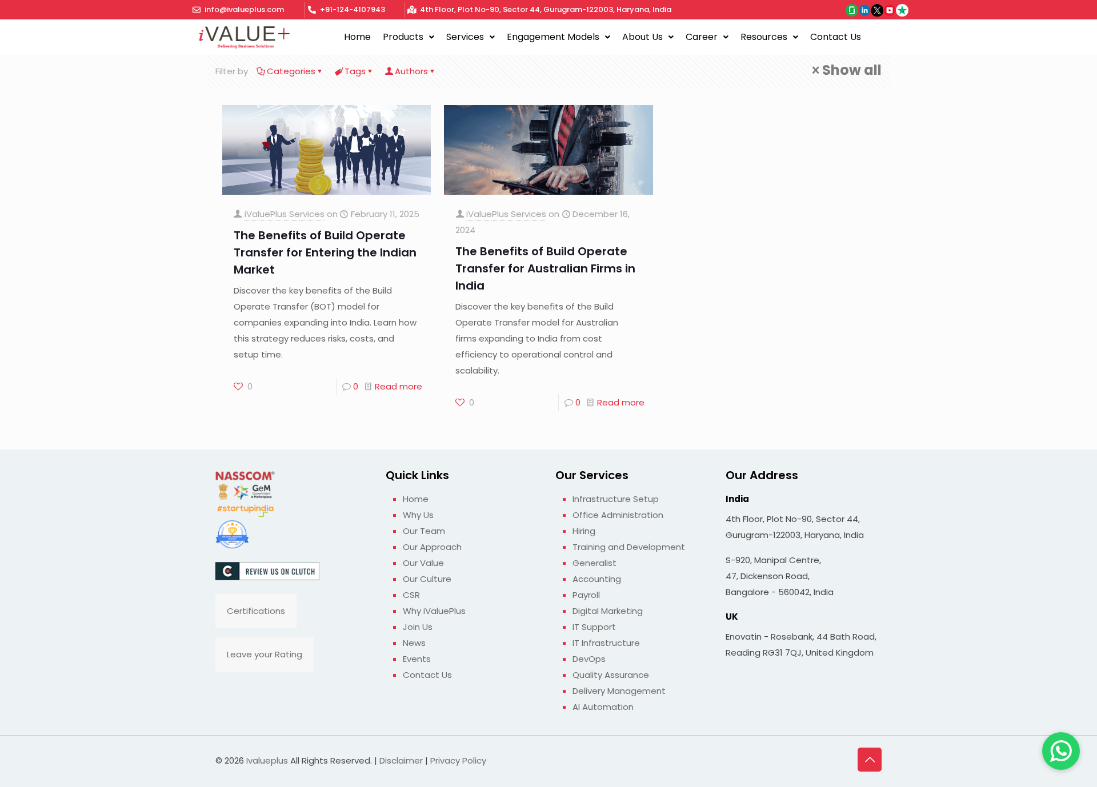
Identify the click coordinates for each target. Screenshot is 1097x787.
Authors (411, 71)
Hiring (583, 531)
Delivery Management (619, 691)
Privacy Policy (458, 760)
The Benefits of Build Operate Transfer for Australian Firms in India (545, 268)
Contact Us (835, 36)
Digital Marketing (607, 611)
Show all (852, 70)
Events (417, 659)
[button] (408, 37)
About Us (642, 36)
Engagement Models (553, 36)
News (414, 643)
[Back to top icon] (870, 760)
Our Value (423, 563)
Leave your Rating (264, 654)
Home (357, 36)
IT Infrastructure (606, 643)
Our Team (424, 531)
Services (465, 36)
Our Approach (432, 547)
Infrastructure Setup (615, 499)
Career (702, 36)
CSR (411, 595)
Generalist (594, 563)
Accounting (596, 579)
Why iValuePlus (434, 611)
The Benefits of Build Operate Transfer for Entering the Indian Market (325, 252)
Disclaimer (401, 760)
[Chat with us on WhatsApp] (1061, 751)
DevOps (589, 659)
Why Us (418, 515)
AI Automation (603, 707)
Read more (398, 386)
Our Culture (427, 579)
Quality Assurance (610, 675)
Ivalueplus (267, 760)
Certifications (256, 611)
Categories (291, 71)
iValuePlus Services (285, 214)
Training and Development (628, 547)
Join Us (418, 627)
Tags (355, 71)
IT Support (594, 627)
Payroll (586, 595)
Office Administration (617, 515)
